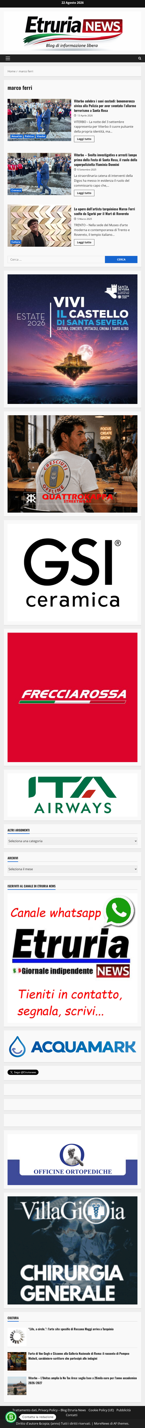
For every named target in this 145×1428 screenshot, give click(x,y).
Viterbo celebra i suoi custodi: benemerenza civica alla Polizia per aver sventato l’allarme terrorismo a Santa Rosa (39, 120)
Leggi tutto (85, 139)
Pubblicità (123, 1410)
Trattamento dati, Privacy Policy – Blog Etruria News (49, 1410)
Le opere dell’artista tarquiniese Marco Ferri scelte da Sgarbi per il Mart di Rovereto (39, 226)
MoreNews (101, 1423)
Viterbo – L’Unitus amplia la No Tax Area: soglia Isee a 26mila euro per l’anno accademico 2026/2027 (82, 1380)
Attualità (17, 136)
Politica (29, 136)
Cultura (16, 241)
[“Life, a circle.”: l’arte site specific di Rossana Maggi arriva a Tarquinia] (17, 1337)
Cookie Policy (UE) (101, 1410)
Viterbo (41, 136)
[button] (8, 58)
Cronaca (16, 190)
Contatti (71, 1415)
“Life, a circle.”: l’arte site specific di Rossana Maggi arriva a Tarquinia (70, 1329)
